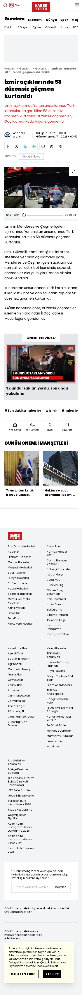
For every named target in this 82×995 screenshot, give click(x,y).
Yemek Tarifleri (17, 648)
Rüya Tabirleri (56, 671)
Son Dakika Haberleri (21, 546)
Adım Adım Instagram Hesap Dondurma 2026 (19, 827)
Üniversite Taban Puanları (58, 664)
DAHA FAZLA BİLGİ (23, 974)
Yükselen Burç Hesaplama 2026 (19, 802)
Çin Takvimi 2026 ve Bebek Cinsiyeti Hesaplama (21, 781)
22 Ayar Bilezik (17, 701)
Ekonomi (35, 20)
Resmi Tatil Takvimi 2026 (21, 850)
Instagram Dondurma (54, 627)
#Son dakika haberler (22, 410)
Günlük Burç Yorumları (55, 592)
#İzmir (51, 410)
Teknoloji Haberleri (20, 594)
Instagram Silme (58, 634)
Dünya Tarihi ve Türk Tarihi (60, 678)
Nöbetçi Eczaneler (58, 569)
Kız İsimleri (53, 746)
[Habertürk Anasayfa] (41, 6)
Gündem (14, 19)
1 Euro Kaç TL (16, 711)
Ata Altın (13, 690)
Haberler (9, 68)
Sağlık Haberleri (18, 583)
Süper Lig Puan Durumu (17, 723)
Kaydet (60, 887)
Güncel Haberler (18, 562)
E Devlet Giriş (55, 585)
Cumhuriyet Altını (19, 695)
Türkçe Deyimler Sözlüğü (18, 771)
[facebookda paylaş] (7, 146)
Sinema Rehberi (57, 615)
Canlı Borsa (55, 546)
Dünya (51, 20)
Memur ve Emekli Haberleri (19, 600)
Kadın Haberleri (18, 588)
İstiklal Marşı (55, 574)
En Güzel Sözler (56, 725)
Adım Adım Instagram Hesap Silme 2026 (19, 839)
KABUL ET (52, 974)
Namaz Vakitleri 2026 (57, 553)
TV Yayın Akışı (56, 620)
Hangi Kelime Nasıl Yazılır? (59, 718)
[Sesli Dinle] (24, 215)
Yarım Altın (15, 685)
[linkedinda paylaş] (25, 146)
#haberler (70, 410)
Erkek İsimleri (55, 741)
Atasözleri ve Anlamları (16, 762)
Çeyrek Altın (15, 680)
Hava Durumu (56, 604)
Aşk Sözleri (15, 664)
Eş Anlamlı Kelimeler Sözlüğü (60, 709)
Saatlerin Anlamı (19, 659)
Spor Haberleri (17, 573)
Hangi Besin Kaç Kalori (58, 700)
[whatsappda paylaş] (34, 146)
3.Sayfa (23, 27)
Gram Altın (15, 674)
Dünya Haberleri (18, 578)
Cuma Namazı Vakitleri (57, 562)
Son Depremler (56, 599)
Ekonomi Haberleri (19, 557)
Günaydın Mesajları (21, 669)
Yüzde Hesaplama (20, 809)
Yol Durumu (54, 609)
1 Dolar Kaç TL (17, 706)
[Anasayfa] (15, 536)
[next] (75, 475)
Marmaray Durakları (60, 736)
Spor (64, 20)
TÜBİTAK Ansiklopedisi (55, 692)
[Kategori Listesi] (77, 5)
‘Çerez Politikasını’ (51, 962)
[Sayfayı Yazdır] (51, 146)
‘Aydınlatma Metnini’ (22, 966)
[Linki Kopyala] (60, 146)
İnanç (65, 27)
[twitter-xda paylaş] (16, 146)
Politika (9, 27)
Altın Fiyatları (16, 608)
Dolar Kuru (14, 613)
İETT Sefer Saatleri (19, 790)
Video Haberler (56, 648)
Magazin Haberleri (20, 567)
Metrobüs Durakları (59, 730)
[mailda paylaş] (42, 146)
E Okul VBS (53, 580)
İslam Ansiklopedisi (60, 685)
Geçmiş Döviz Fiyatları (17, 816)
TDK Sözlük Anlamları (54, 655)
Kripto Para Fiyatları (20, 623)
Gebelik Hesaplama (21, 795)
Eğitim (37, 27)
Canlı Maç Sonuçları (21, 716)
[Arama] (5, 5)
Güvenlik (51, 27)
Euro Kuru (14, 618)
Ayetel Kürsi (15, 653)
